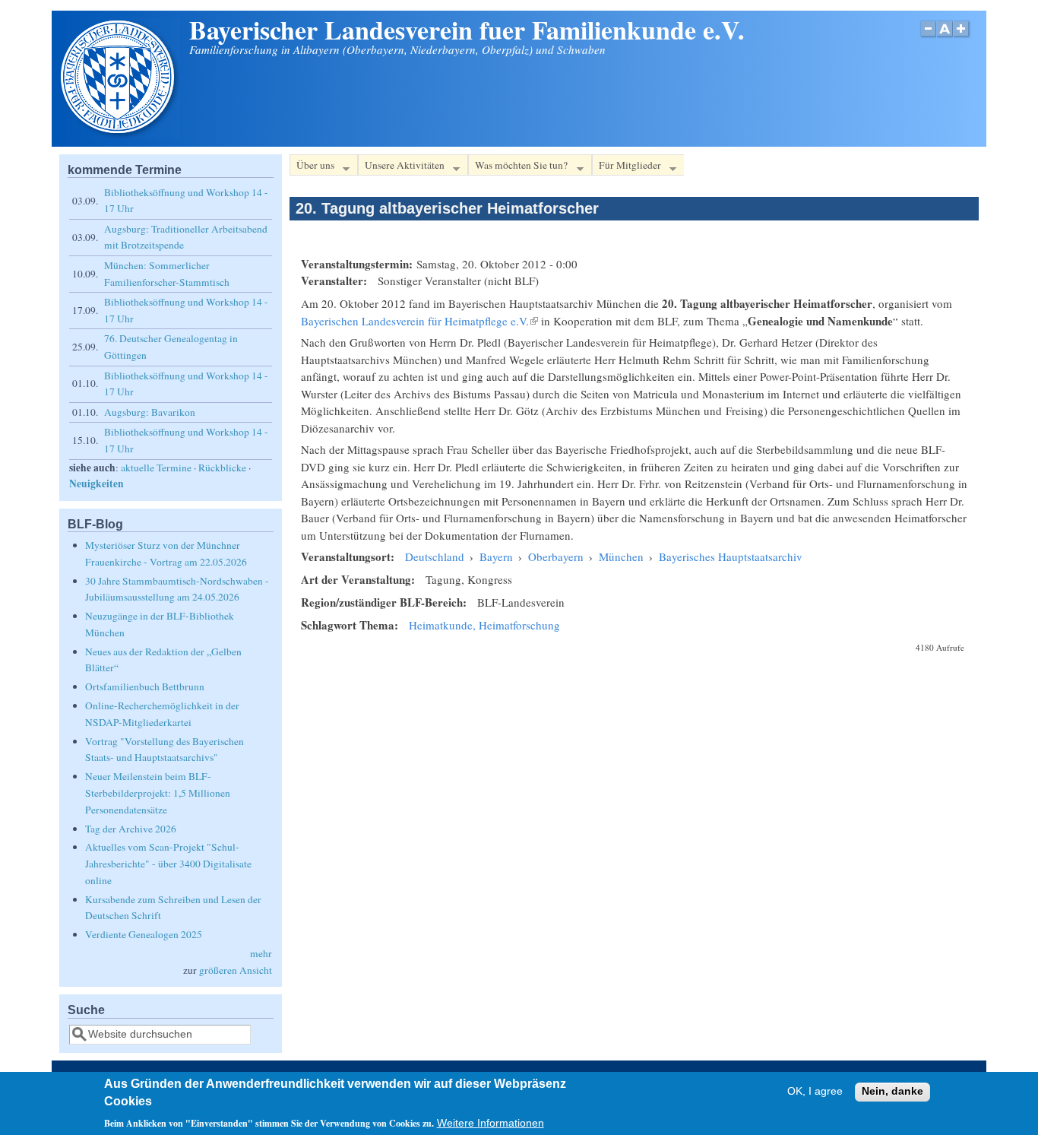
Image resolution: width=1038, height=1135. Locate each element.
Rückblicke (222, 467)
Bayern (496, 556)
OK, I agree (815, 1092)
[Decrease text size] (927, 37)
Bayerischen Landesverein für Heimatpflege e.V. (419, 320)
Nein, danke (892, 1092)
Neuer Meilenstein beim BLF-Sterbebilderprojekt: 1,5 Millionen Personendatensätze (157, 792)
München (621, 556)
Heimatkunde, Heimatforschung (484, 624)
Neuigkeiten (96, 483)
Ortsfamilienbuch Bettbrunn (144, 686)
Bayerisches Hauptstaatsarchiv (730, 556)
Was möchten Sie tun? (518, 167)
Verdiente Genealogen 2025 (143, 934)
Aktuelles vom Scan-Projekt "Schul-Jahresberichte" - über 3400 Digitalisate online (168, 863)
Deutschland (434, 556)
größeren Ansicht (235, 970)
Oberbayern (556, 556)
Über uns (312, 167)
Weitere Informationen (490, 1123)
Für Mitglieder (626, 167)
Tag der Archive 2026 (130, 828)
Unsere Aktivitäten (401, 167)
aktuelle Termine (156, 467)
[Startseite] (119, 134)
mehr (261, 953)
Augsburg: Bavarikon (149, 412)
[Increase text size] (962, 37)
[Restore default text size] (945, 37)
